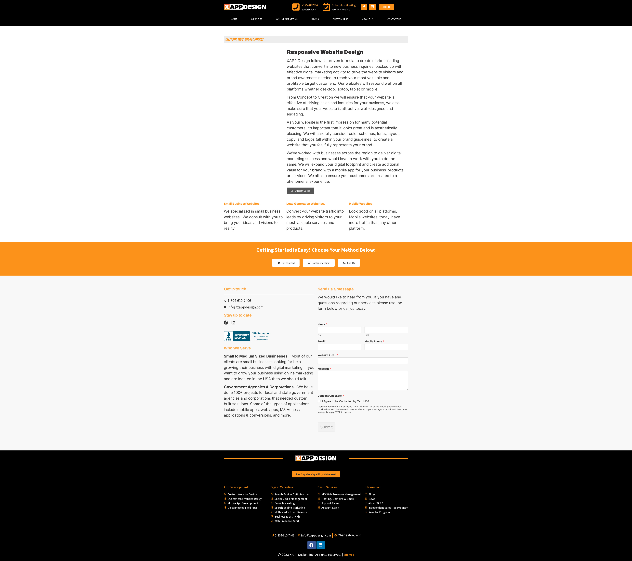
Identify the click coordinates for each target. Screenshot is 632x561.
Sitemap (349, 555)
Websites (256, 19)
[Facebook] (311, 545)
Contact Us (394, 19)
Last (367, 335)
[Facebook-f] (364, 7)
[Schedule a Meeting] (326, 7)
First (320, 335)
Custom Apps (340, 19)
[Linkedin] (372, 7)
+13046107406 (310, 5)
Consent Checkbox (331, 395)
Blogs (315, 19)
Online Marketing (287, 19)
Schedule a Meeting (344, 5)
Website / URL (328, 355)
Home (234, 19)
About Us (367, 19)
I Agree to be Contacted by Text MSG (345, 401)
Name (322, 324)
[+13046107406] (296, 7)
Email (322, 341)
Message (324, 368)
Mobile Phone (374, 341)
